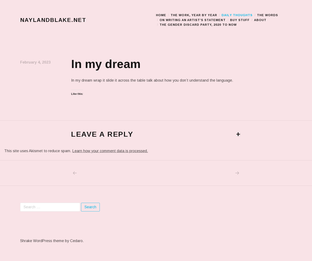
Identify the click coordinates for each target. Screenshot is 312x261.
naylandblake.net (53, 20)
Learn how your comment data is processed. (110, 151)
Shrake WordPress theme (42, 241)
